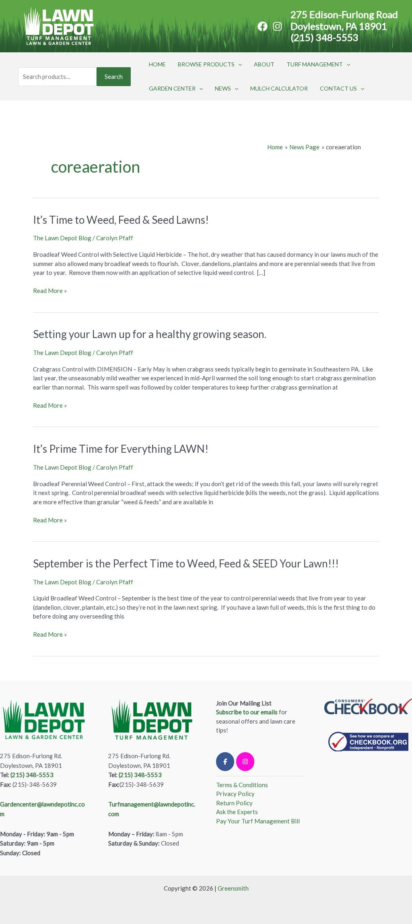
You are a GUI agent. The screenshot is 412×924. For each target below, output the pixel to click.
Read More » (50, 290)
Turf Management (314, 64)
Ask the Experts (237, 811)
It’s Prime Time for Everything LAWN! (120, 448)
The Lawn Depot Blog (62, 237)
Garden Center (172, 88)
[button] (238, 64)
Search (114, 76)
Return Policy (234, 802)
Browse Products (206, 64)
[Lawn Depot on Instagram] (245, 761)
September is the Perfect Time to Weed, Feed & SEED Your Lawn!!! (186, 563)
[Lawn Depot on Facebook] (225, 761)
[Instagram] (277, 26)
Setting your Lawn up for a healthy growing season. (149, 334)
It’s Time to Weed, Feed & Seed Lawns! (121, 219)
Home (157, 64)
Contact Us (338, 88)
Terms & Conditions (242, 784)
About (264, 64)
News (223, 88)
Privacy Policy (235, 793)
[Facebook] (263, 26)
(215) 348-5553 (324, 37)
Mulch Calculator (279, 88)
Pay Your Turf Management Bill (258, 821)
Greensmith (233, 888)
